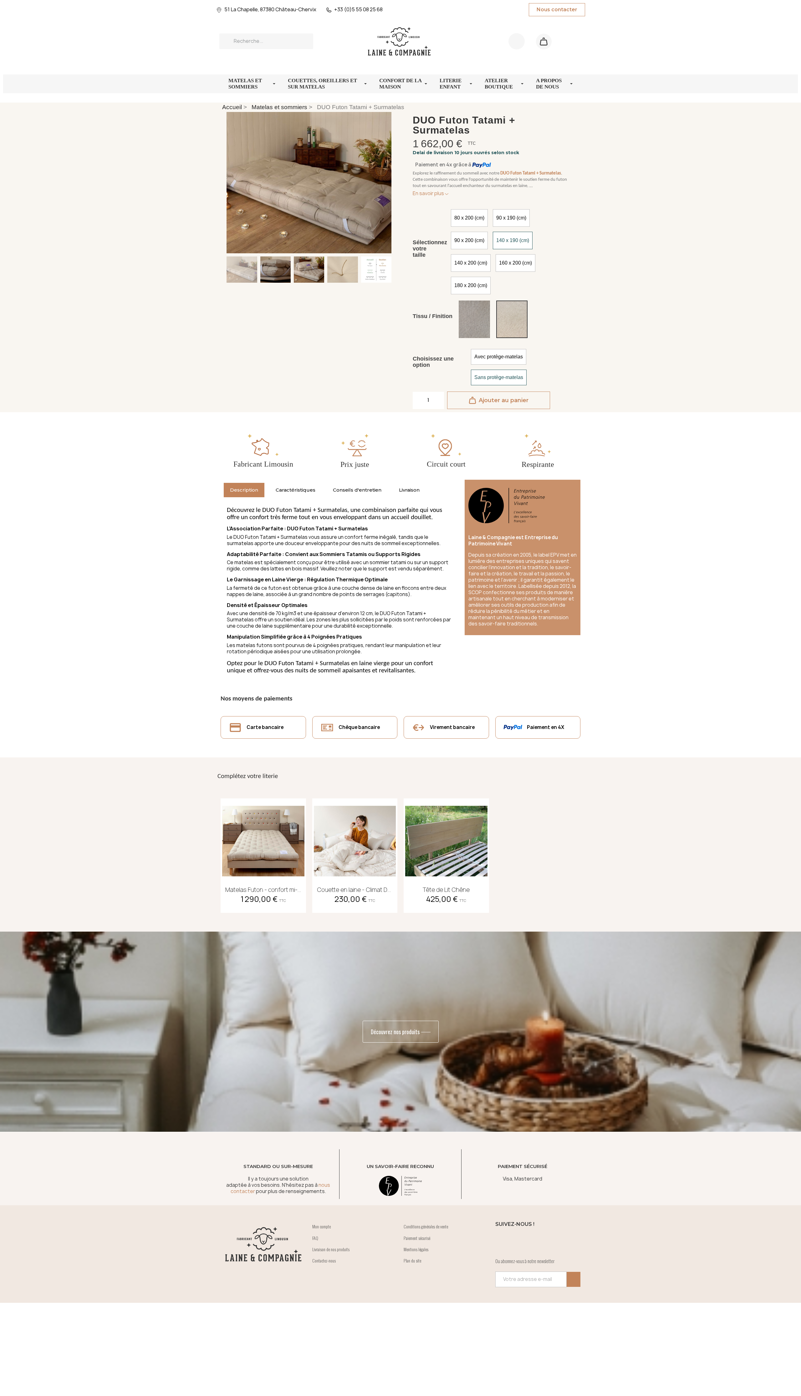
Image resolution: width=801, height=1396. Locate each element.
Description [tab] (244, 490)
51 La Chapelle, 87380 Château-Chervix (270, 9)
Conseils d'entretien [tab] (357, 490)
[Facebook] (503, 1241)
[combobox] (266, 41)
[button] (543, 41)
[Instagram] (520, 1241)
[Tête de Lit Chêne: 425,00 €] (446, 853)
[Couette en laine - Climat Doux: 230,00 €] (355, 853)
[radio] (469, 218)
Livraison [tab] (409, 490)
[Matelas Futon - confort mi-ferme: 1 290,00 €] (263, 853)
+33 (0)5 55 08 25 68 (358, 9)
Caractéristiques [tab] (295, 490)
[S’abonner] (573, 1279)
